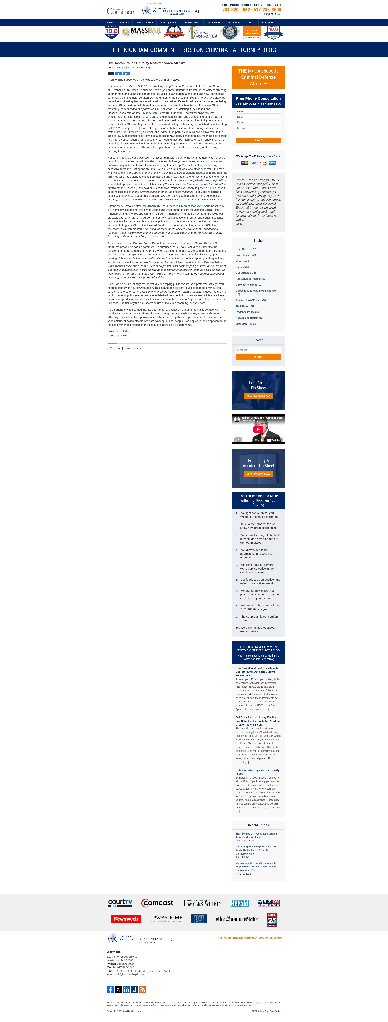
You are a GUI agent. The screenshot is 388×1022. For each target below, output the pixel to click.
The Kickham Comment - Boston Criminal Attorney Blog (154, 8)
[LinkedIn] (126, 989)
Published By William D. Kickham (251, 10)
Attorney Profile (168, 22)
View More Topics (246, 324)
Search (258, 357)
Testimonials (214, 22)
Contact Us (264, 938)
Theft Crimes (245, 306)
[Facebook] (110, 989)
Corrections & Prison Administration (256, 292)
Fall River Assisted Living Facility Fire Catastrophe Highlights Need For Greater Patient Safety (258, 721)
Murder (242, 261)
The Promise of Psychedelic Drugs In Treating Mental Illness (257, 835)
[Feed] (142, 989)
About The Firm (144, 22)
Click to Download (258, 396)
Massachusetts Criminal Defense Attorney (258, 77)
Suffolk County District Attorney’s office (200, 180)
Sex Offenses (246, 255)
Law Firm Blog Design (266, 1011)
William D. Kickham (134, 1011)
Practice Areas (192, 22)
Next (138, 348)
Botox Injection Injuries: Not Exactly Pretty (257, 772)
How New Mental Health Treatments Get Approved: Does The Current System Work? (257, 672)
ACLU (209, 225)
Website (124, 22)
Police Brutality (123, 331)
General (242, 267)
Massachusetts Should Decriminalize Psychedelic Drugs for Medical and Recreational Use (257, 866)
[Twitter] (118, 989)
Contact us (268, 22)
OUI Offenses (246, 273)
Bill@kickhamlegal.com (130, 974)
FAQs (252, 22)
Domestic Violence (249, 284)
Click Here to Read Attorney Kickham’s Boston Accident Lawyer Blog (258, 657)
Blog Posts (276, 938)
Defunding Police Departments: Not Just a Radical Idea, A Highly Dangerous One (256, 850)
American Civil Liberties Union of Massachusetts (179, 206)
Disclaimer (238, 938)
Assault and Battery (249, 318)
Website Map (251, 938)
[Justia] (134, 989)
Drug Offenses (246, 249)
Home (110, 22)
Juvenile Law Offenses (251, 300)
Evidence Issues (247, 312)
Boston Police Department (150, 243)
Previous (114, 348)
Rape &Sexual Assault (251, 279)
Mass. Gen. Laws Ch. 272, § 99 (162, 112)
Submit (258, 140)
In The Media (234, 22)
